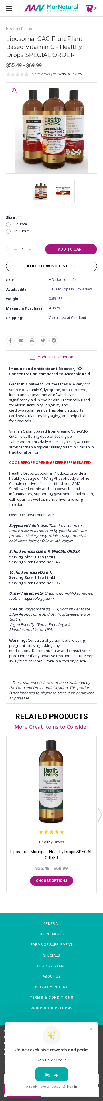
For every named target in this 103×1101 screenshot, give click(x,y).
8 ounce (20, 224)
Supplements (51, 934)
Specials (51, 955)
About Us (52, 977)
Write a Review (70, 74)
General (51, 924)
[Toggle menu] (15, 8)
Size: (13, 217)
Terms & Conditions (51, 998)
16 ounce (21, 231)
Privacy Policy (51, 987)
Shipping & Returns (51, 1008)
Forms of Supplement (51, 945)
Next (99, 814)
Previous (4, 814)
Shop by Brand (51, 966)
